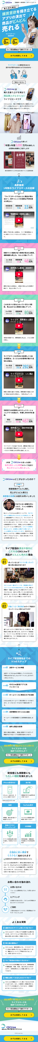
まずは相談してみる (18, 55)
